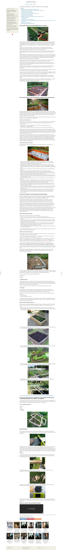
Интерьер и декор (31, 1)
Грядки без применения (25, 515)
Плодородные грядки (28, 514)
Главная (26, 4)
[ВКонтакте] (23, 519)
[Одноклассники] (37, 519)
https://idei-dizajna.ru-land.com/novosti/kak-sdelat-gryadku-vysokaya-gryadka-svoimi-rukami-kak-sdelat (38, 395)
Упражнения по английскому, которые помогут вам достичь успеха (11, 11)
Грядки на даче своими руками (26, 11)
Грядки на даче (32, 514)
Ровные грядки (30, 515)
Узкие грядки (24, 18)
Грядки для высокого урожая (40, 514)
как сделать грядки (48, 246)
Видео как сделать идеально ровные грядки (28, 23)
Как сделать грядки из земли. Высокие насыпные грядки (30, 13)
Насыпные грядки (46, 514)
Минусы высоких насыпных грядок (27, 15)
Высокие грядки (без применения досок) (28, 19)
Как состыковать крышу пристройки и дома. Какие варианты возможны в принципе (12, 29)
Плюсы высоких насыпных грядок (27, 14)
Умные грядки (35, 514)
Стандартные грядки (25, 17)
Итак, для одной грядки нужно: (26, 22)
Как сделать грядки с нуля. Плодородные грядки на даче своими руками (32, 10)
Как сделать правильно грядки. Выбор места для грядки (30, 9)
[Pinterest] (30, 519)
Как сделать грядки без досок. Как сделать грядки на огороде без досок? (32, 16)
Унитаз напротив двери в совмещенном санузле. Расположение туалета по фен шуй (12, 14)
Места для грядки (24, 514)
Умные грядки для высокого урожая (27, 12)
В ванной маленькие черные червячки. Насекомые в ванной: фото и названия (12, 23)
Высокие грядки (21, 515)
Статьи (34, 4)
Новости (30, 4)
